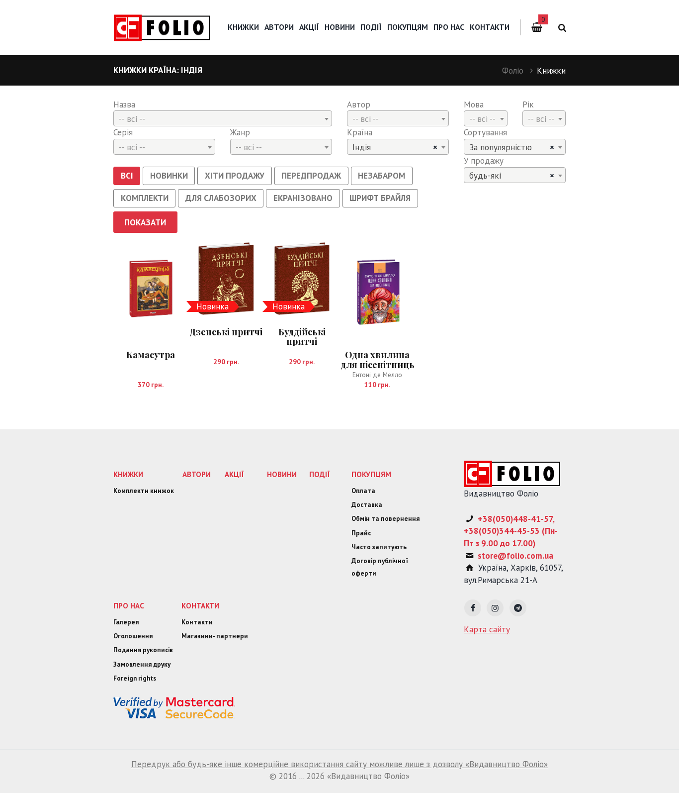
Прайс (361, 533)
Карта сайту (487, 629)
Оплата (363, 491)
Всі (127, 175)
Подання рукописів (143, 650)
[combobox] (222, 118)
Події (371, 27)
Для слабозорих (220, 198)
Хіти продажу (234, 175)
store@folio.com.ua (515, 555)
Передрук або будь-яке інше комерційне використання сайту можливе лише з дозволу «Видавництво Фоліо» (339, 764)
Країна (359, 132)
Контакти (489, 27)
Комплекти (145, 198)
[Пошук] (560, 27)
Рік (528, 104)
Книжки (243, 27)
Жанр (240, 132)
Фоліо (512, 70)
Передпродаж (311, 175)
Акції (309, 27)
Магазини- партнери (214, 636)
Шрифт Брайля (380, 198)
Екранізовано (303, 198)
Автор (358, 104)
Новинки (169, 175)
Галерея (126, 622)
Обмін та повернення (385, 518)
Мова (474, 104)
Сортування (485, 132)
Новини (340, 27)
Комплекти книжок (143, 491)
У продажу (484, 160)
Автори (279, 27)
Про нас (448, 27)
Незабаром (381, 175)
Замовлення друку (141, 664)
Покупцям (407, 27)
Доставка (366, 504)
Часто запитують (379, 547)
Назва (124, 104)
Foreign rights (134, 678)
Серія (123, 132)
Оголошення (133, 636)
